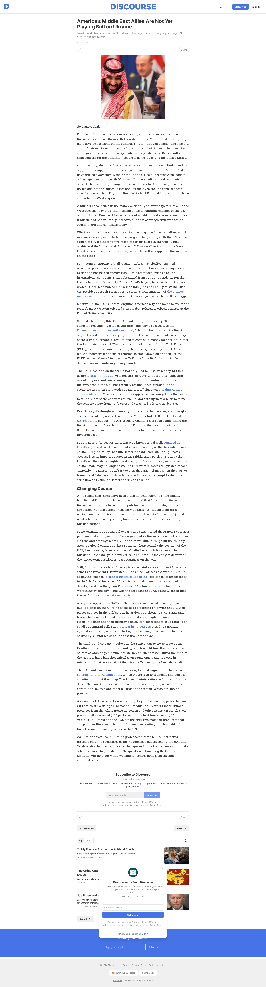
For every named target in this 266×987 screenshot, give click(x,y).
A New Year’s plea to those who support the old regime (106, 853)
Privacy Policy (156, 925)
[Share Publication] (228, 7)
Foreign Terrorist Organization (99, 674)
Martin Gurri (95, 857)
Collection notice (157, 965)
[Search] (221, 7)
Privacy (135, 965)
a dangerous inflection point (126, 577)
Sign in (256, 6)
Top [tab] (80, 840)
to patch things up (100, 375)
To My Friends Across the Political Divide (105, 849)
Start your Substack (124, 972)
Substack (117, 980)
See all (83, 919)
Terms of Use (148, 922)
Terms (144, 965)
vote (170, 321)
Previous (89, 828)
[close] (162, 868)
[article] (133, 855)
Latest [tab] (88, 840)
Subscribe (240, 6)
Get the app (148, 972)
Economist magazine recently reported (105, 330)
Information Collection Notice (132, 925)
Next (179, 828)
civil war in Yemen (131, 626)
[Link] (72, 488)
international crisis (116, 595)
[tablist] (85, 841)
